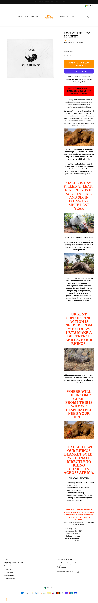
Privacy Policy (8, 569)
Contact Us (8, 566)
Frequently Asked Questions (13, 563)
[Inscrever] (78, 572)
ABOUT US (64, 17)
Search (6, 560)
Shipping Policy (9, 575)
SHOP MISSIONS (31, 17)
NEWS (73, 17)
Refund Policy (8, 572)
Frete (65, 43)
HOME (20, 17)
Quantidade (69, 51)
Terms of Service (9, 579)
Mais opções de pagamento (79, 76)
